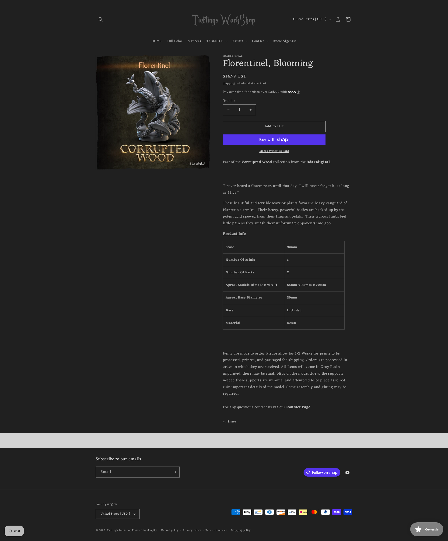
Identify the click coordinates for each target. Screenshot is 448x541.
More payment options (274, 151)
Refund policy (169, 530)
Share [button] (232, 422)
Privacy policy (192, 530)
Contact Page (298, 407)
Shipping (229, 83)
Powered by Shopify (144, 530)
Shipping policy (241, 530)
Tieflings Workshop (119, 530)
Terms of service (216, 530)
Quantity (229, 100)
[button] (101, 19)
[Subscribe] (174, 472)
